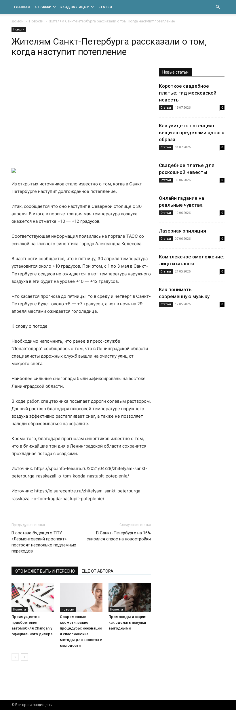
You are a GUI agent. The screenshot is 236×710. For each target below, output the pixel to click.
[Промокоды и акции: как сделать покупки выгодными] (130, 597)
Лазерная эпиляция (182, 231)
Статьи (105, 7)
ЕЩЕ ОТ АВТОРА (97, 571)
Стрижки (43, 7)
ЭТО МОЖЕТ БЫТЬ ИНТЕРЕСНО (45, 571)
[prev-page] (15, 657)
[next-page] (24, 657)
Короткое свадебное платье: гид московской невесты (187, 93)
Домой (18, 21)
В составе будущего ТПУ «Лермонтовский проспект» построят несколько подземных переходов (44, 542)
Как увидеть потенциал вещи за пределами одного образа (191, 132)
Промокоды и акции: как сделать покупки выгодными (127, 622)
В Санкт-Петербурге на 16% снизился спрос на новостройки (119, 536)
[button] (217, 7)
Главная (22, 7)
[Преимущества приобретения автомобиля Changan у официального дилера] (33, 597)
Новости (36, 21)
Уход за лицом (75, 7)
